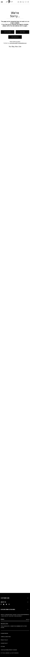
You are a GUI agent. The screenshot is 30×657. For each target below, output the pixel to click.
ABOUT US (3, 602)
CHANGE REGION (4, 633)
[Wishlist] (25, 2)
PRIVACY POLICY (4, 640)
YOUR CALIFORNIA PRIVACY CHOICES (9, 649)
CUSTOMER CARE (5, 598)
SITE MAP (3, 646)
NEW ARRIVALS (15, 37)
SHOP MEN (22, 31)
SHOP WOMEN (7, 31)
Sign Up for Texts (4, 623)
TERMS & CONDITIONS (6, 636)
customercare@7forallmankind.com (18, 43)
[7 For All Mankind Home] (9, 2)
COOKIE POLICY (4, 643)
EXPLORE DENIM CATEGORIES (8, 609)
